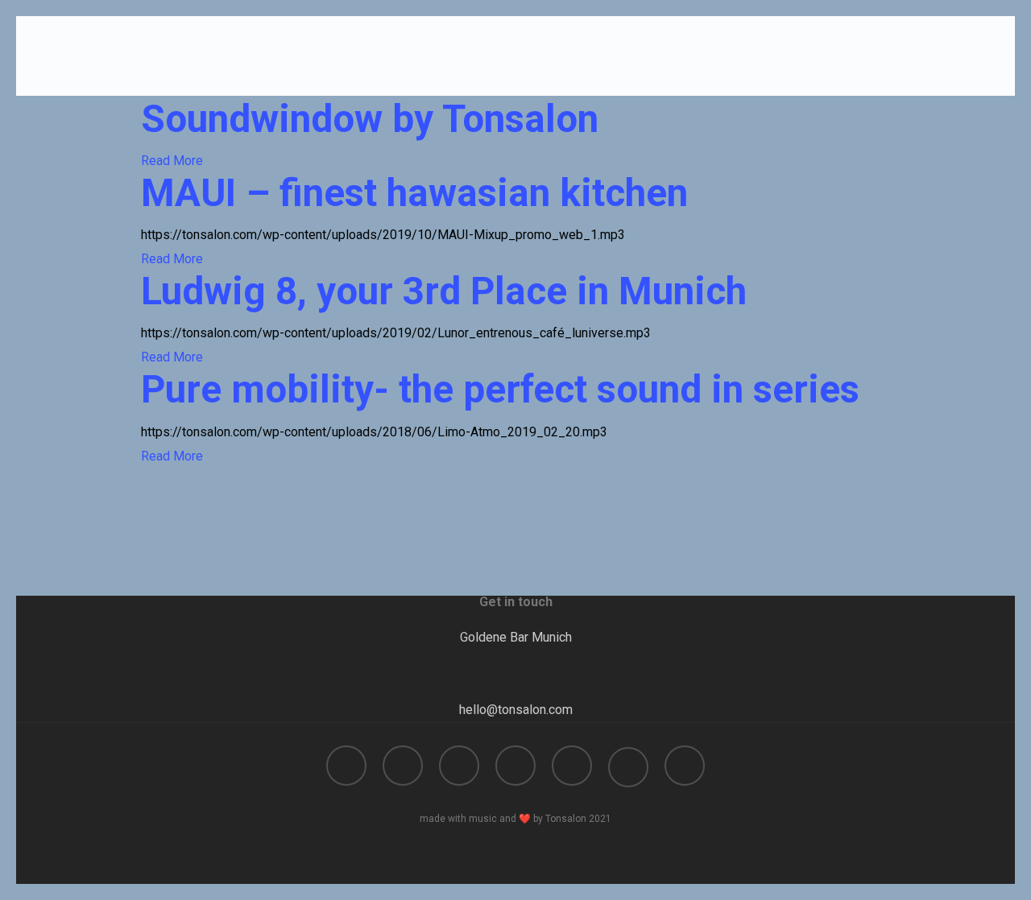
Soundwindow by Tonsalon (369, 119)
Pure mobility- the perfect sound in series (500, 389)
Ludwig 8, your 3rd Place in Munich (444, 291)
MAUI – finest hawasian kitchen (414, 193)
